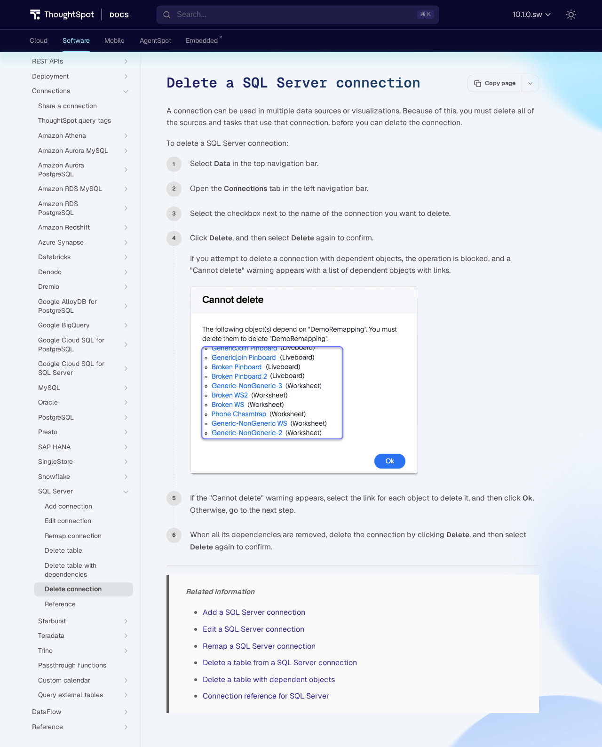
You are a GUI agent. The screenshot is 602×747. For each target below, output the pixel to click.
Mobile (114, 40)
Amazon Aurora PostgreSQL (61, 170)
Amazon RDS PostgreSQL (58, 208)
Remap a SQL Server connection (259, 646)
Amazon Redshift (64, 227)
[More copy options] (530, 83)
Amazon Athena (62, 135)
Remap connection (73, 536)
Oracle (48, 402)
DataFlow (46, 712)
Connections (51, 91)
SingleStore (55, 462)
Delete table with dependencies (70, 570)
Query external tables (70, 695)
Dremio (48, 287)
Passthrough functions (72, 665)
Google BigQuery (64, 325)
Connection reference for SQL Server (266, 696)
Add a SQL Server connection (254, 612)
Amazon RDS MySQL (70, 189)
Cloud (39, 40)
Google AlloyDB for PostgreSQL (67, 306)
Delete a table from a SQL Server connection (280, 663)
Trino (45, 650)
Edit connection (68, 521)
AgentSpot (155, 40)
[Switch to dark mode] (570, 14)
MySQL (49, 387)
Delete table (63, 551)
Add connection (68, 506)
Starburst (52, 621)
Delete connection (73, 589)
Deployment (50, 76)
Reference (60, 604)
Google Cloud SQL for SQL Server (71, 368)
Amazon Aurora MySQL (73, 150)
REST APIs (47, 61)
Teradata (51, 636)
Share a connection (67, 106)
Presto (47, 432)
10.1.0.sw (527, 14)
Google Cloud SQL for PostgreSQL (71, 344)
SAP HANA (54, 447)
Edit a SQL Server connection (253, 629)
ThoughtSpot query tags (74, 121)
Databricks (54, 257)
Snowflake (54, 476)
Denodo (50, 272)
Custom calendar (64, 680)
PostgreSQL (56, 417)
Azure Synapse (61, 242)
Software (76, 40)
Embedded (202, 40)
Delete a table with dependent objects (269, 679)
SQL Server (55, 491)
